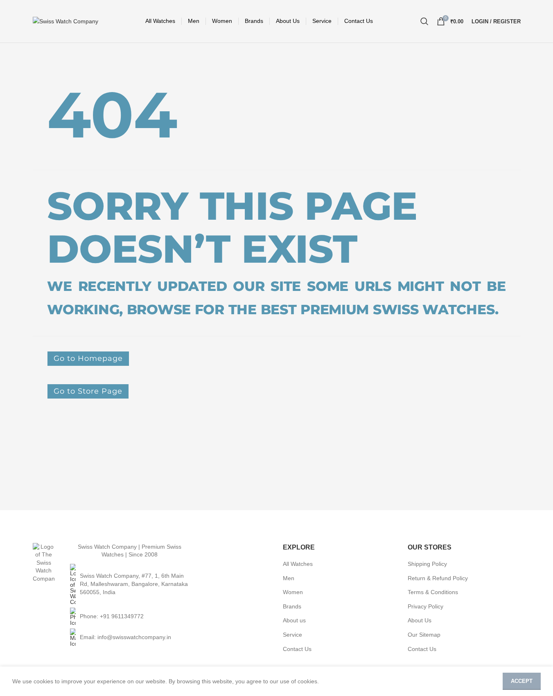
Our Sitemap (424, 634)
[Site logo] (65, 21)
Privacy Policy (425, 606)
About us (294, 620)
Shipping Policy (427, 564)
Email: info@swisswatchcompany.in (125, 637)
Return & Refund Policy (438, 578)
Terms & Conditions (433, 592)
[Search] (424, 21)
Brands (292, 606)
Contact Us (297, 649)
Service (292, 634)
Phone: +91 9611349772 (112, 616)
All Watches (298, 564)
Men (288, 578)
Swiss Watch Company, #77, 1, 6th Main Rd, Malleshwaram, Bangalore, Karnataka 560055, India (134, 583)
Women (293, 592)
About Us (419, 620)
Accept (522, 681)
